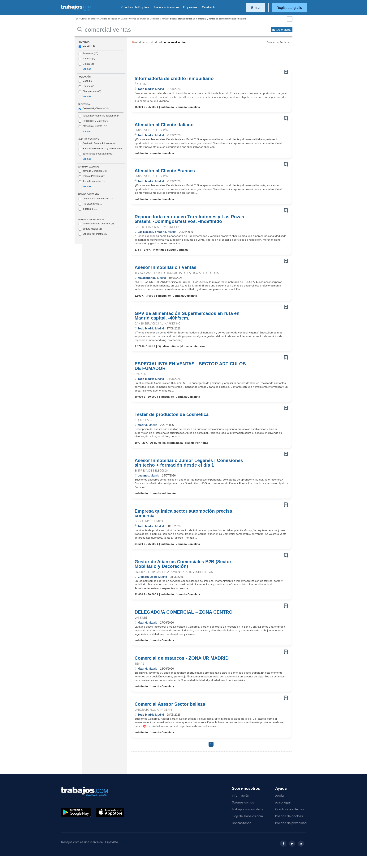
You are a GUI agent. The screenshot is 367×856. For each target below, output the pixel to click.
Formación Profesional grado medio (103, 148)
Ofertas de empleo (89, 19)
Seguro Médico (92, 228)
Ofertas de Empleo (135, 7)
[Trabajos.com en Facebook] (283, 844)
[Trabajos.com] (75, 10)
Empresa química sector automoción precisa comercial (183, 513)
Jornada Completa (95, 171)
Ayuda (279, 795)
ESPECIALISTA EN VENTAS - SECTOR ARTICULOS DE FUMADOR (190, 366)
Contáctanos (241, 823)
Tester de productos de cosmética (172, 414)
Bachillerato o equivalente (98, 153)
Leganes (87, 86)
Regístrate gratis (289, 8)
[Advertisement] (203, 58)
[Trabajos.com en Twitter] (292, 844)
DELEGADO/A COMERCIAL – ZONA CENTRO (184, 612)
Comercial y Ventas (93, 108)
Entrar (256, 8)
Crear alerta (283, 29)
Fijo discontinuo (92, 203)
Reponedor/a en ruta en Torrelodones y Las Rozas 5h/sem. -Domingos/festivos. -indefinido (189, 219)
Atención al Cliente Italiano (164, 124)
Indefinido (90, 209)
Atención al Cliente (92, 126)
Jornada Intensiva (94, 181)
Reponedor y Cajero (93, 121)
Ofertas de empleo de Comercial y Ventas (148, 19)
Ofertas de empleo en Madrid (113, 19)
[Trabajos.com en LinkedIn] (301, 844)
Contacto (209, 7)
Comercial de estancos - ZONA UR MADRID (182, 658)
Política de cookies (289, 816)
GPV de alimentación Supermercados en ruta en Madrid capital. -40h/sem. (187, 315)
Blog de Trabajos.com (247, 816)
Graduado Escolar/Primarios (99, 143)
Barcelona (88, 53)
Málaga (86, 63)
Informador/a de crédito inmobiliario (174, 78)
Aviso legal (283, 802)
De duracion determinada (98, 198)
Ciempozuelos (90, 91)
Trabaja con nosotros (247, 809)
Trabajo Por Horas (94, 176)
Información (240, 795)
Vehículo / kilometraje (95, 234)
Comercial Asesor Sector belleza (170, 704)
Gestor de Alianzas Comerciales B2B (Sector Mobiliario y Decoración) (183, 564)
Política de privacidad (291, 823)
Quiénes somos (243, 802)
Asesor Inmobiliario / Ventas (165, 267)
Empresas (190, 7)
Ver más (87, 69)
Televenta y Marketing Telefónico (100, 115)
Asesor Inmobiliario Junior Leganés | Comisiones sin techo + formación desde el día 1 (189, 462)
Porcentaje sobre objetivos (98, 223)
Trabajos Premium (166, 7)
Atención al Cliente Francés (165, 170)
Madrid (86, 46)
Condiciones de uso (289, 809)
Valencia (87, 58)
